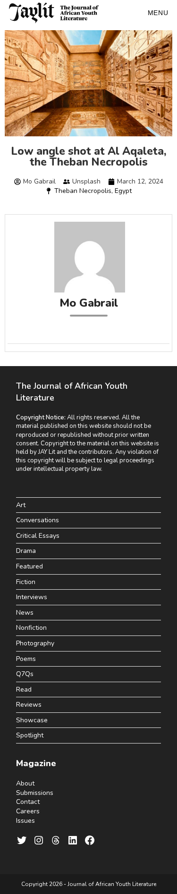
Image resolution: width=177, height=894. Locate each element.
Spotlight (29, 735)
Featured (29, 566)
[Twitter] (21, 840)
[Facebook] (89, 840)
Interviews (31, 597)
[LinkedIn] (72, 840)
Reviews (29, 704)
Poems (26, 658)
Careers (28, 811)
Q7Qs (25, 673)
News (25, 612)
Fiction (25, 581)
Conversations (37, 520)
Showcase (32, 720)
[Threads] (55, 840)
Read (24, 689)
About (25, 783)
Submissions (34, 792)
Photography (35, 643)
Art (20, 505)
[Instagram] (38, 840)
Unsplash (86, 181)
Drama (26, 550)
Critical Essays (37, 535)
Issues (25, 820)
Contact (28, 801)
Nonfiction (31, 627)
